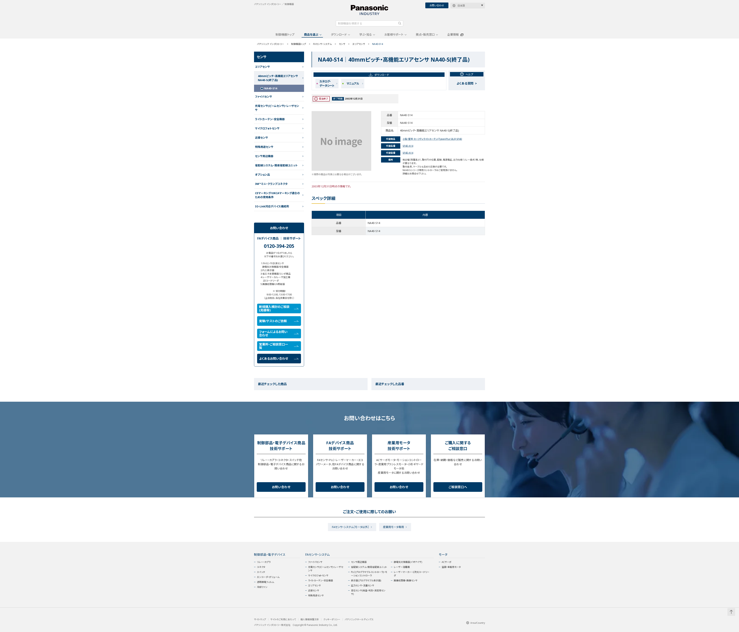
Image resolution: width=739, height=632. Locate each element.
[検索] (399, 23)
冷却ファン (262, 587)
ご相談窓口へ (458, 487)
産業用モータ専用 (393, 527)
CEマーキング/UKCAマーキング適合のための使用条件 (277, 195)
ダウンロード (339, 34)
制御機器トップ (285, 34)
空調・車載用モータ (451, 567)
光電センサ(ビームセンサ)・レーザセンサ (277, 108)
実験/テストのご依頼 (273, 321)
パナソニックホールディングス (359, 619)
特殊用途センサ (264, 147)
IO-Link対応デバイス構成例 (272, 206)
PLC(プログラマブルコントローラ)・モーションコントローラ (369, 573)
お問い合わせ (437, 5)
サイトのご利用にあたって (283, 619)
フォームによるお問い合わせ (273, 333)
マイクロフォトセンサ (267, 128)
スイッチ (261, 572)
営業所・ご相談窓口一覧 (273, 346)
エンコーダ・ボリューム (268, 577)
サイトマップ (260, 619)
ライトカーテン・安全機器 (270, 119)
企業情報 (453, 34)
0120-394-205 (279, 246)
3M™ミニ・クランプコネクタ (271, 184)
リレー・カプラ (264, 562)
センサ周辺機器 (264, 156)
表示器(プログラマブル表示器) (366, 580)
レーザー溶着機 (402, 567)
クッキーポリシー (331, 619)
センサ (342, 44)
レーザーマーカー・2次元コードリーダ (411, 573)
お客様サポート (393, 34)
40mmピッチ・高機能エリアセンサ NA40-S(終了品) (278, 78)
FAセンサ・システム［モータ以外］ (350, 527)
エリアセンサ (358, 44)
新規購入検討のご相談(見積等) (274, 308)
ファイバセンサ (263, 96)
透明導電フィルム (265, 582)
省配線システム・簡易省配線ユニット (276, 165)
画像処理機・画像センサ (405, 580)
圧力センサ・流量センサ (362, 585)
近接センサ (261, 137)
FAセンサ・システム (322, 44)
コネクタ (261, 567)
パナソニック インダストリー (270, 44)
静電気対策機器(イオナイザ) (408, 562)
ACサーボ (446, 562)
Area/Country (477, 622)
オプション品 (262, 174)
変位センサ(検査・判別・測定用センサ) (368, 592)
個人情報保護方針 (309, 619)
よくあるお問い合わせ (273, 358)
